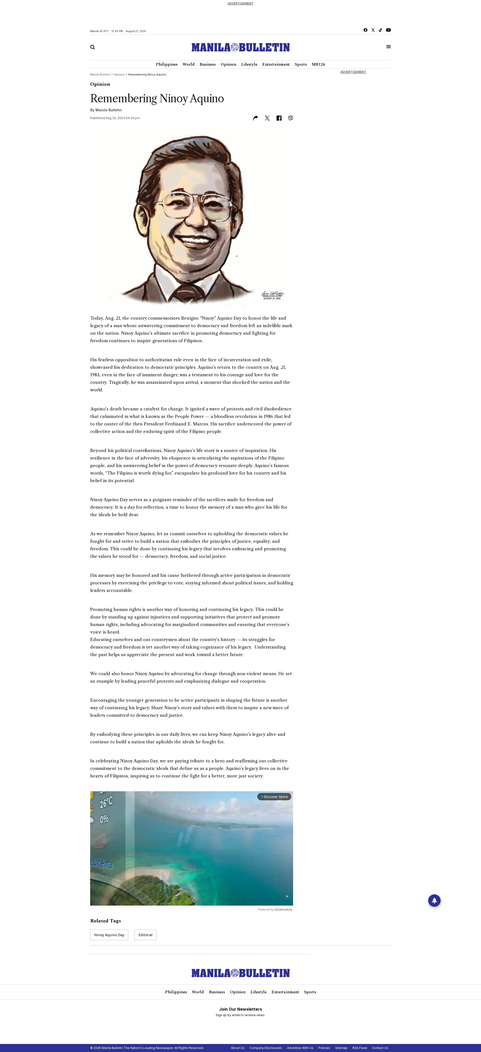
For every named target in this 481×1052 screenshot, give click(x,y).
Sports (301, 64)
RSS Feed (359, 1048)
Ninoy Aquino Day (109, 934)
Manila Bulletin (108, 110)
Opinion (228, 64)
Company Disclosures (266, 1048)
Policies (324, 1048)
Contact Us (380, 1048)
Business (208, 64)
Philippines (167, 64)
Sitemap (341, 1048)
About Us (238, 1048)
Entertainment (276, 64)
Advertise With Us (300, 1048)
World (189, 64)
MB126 (318, 64)
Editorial (146, 934)
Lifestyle (249, 64)
